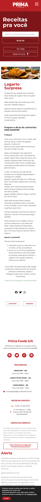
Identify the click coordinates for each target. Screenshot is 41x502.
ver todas (21, 49)
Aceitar (6, 498)
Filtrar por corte (19, 54)
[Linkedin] (9, 355)
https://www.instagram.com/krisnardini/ (20, 280)
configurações (32, 494)
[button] (16, 292)
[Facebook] (31, 355)
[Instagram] (24, 355)
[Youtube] (17, 355)
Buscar (20, 41)
